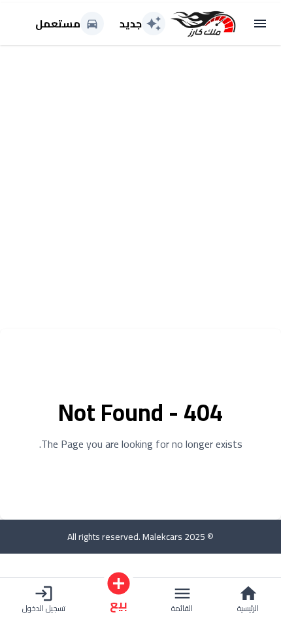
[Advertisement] (140, 188)
